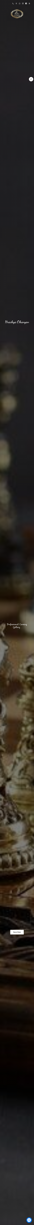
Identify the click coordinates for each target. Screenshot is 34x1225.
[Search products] (31, 79)
